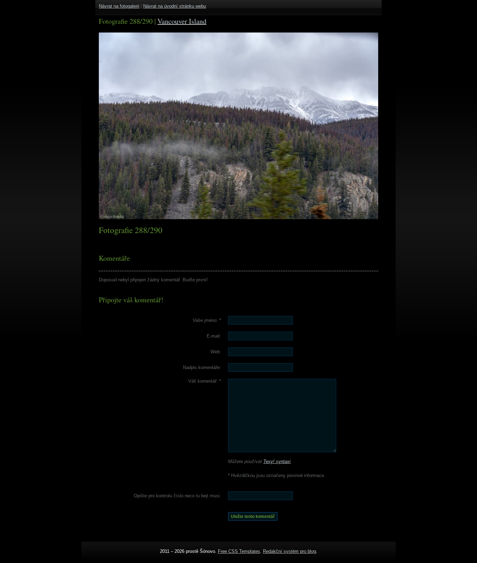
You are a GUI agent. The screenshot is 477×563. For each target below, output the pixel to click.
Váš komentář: (204, 381)
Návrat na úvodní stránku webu (174, 6)
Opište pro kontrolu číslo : (177, 495)
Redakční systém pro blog (289, 551)
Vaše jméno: (207, 320)
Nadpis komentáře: (202, 367)
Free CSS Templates (239, 551)
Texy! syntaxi (277, 461)
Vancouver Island (181, 21)
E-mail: (214, 336)
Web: (216, 351)
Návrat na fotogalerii (119, 6)
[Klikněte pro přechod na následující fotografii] (125, 126)
